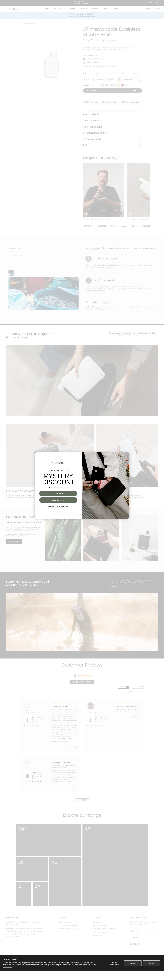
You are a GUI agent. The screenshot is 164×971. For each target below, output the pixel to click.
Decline (151, 963)
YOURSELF (58, 493)
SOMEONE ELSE (58, 500)
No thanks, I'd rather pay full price (58, 506)
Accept (132, 963)
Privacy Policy (8, 967)
